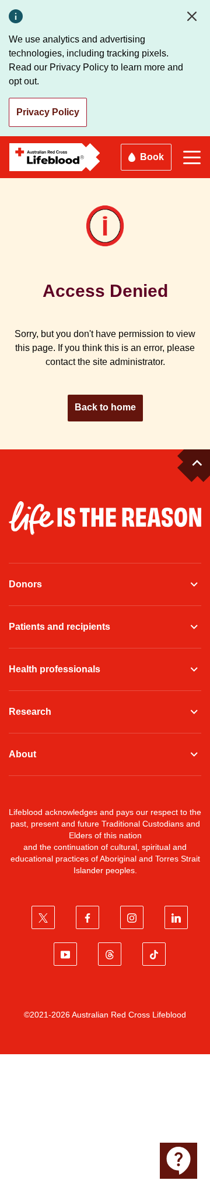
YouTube (65, 954)
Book (152, 157)
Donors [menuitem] (25, 584)
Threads (109, 954)
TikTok (154, 954)
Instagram (132, 917)
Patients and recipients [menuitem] (59, 627)
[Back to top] (193, 465)
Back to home (105, 407)
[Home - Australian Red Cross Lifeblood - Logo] (54, 157)
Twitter (43, 917)
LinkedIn (176, 917)
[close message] (194, 16)
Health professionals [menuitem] (54, 669)
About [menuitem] (22, 754)
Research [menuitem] (30, 712)
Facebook (87, 917)
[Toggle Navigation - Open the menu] (192, 157)
